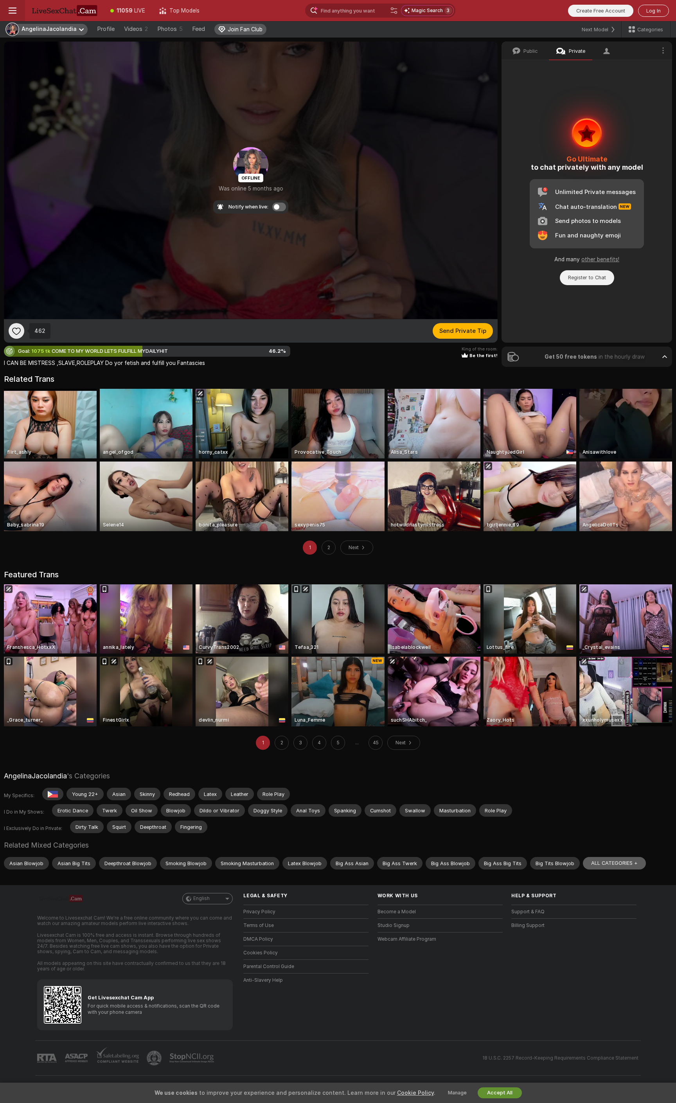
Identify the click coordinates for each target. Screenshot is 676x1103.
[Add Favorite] (16, 331)
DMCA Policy (258, 939)
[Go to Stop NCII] (192, 1058)
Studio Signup (394, 925)
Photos (170, 28)
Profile (106, 28)
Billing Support (528, 925)
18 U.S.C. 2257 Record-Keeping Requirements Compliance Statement (560, 1058)
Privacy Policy (259, 911)
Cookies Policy (260, 953)
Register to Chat (587, 277)
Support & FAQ (528, 911)
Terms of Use (258, 925)
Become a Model (397, 911)
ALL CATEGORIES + (614, 863)
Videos (136, 28)
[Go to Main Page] (64, 10)
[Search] (393, 10)
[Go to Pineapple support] (155, 1058)
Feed (198, 28)
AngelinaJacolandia (35, 776)
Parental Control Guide (268, 966)
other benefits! (600, 259)
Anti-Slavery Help (263, 980)
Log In (653, 11)
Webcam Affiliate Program (407, 939)
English (201, 898)
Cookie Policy (415, 1093)
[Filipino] (52, 794)
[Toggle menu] (12, 10)
